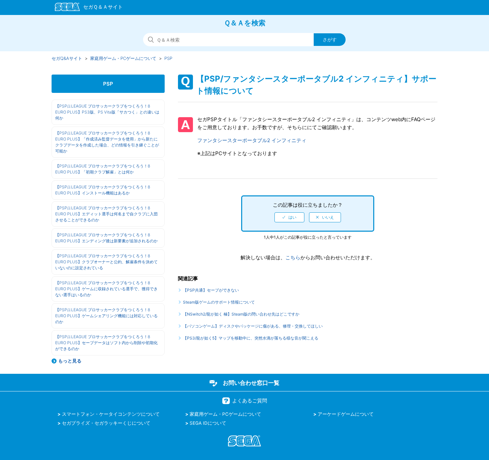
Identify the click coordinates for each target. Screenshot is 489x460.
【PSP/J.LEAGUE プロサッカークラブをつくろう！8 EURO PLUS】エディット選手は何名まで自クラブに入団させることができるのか (106, 213)
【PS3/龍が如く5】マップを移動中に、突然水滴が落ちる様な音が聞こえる (250, 338)
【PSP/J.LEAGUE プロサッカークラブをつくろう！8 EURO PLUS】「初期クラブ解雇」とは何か (102, 168)
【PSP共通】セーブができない (211, 290)
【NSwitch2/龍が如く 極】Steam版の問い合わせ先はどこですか (241, 314)
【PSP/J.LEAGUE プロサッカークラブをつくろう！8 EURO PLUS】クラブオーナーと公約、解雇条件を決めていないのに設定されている (106, 261)
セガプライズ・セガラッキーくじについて (106, 423)
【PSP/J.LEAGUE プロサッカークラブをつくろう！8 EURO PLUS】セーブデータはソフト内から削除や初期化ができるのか (106, 342)
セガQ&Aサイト (67, 58)
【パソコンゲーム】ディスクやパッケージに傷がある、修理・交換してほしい (253, 326)
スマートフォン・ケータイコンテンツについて (111, 414)
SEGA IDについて (208, 423)
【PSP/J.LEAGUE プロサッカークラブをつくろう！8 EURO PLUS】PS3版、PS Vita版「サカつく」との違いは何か (107, 112)
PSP (168, 58)
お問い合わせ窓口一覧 (251, 382)
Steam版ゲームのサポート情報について (219, 302)
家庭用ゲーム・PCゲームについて (123, 58)
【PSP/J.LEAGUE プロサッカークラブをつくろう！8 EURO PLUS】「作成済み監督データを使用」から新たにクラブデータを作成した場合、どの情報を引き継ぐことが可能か (107, 141)
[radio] (289, 217)
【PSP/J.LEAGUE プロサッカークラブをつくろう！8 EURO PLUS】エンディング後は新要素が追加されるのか (106, 237)
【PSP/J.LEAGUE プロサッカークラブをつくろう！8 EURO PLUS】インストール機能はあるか (102, 189)
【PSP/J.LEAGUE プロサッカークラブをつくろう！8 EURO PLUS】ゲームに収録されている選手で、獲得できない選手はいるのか (106, 288)
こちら (292, 257)
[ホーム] (85, 8)
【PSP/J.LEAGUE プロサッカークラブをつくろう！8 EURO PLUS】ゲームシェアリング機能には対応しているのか (106, 315)
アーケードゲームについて (346, 414)
